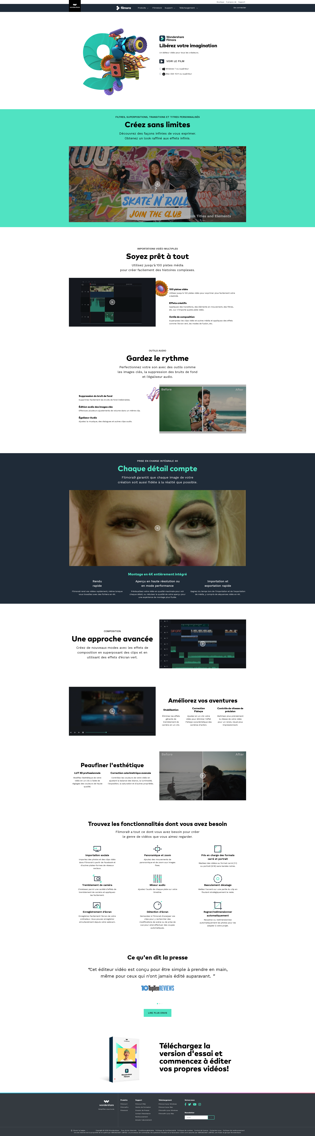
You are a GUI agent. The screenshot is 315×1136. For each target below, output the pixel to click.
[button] (155, 1003)
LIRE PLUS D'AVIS (157, 1013)
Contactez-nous (215, 1130)
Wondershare (114, 1130)
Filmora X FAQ (140, 1104)
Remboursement (141, 1117)
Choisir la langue (79, 1130)
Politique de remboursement (233, 1130)
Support (241, 2)
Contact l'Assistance (142, 1113)
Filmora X (123, 1104)
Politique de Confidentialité (166, 1130)
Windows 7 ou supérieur (177, 69)
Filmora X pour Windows (168, 1104)
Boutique (220, 2)
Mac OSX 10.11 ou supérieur (178, 74)
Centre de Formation (143, 1107)
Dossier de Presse (142, 1110)
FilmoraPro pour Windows (168, 1110)
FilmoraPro (124, 1107)
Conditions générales (146, 1130)
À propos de (231, 2)
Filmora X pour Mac (166, 1107)
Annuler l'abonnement (143, 1120)
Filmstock (124, 1110)
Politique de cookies (185, 1130)
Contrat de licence (201, 1130)
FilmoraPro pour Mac (166, 1113)
